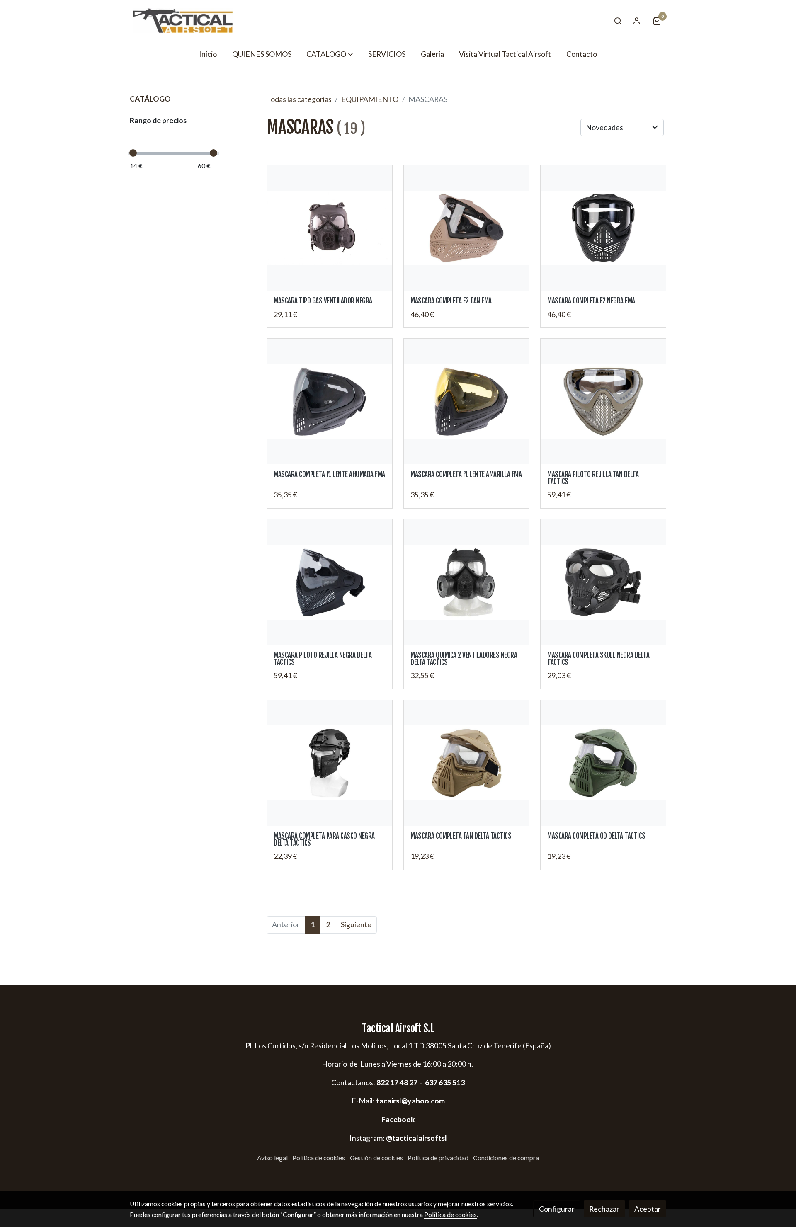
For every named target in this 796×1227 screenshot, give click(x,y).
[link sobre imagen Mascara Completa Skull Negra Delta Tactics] (603, 582)
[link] (183, 20)
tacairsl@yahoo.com (410, 1100)
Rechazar (604, 1208)
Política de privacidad (438, 1158)
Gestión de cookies (376, 1158)
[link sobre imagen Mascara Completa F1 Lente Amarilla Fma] (466, 401)
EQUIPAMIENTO (369, 99)
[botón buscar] (617, 21)
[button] (329, 54)
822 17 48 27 (396, 1082)
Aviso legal (272, 1158)
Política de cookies (318, 1158)
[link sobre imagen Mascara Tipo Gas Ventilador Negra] (330, 228)
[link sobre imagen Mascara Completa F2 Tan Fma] (466, 228)
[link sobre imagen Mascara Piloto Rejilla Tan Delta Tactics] (603, 401)
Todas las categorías (299, 99)
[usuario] (637, 21)
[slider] (133, 153)
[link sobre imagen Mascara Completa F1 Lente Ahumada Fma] (330, 401)
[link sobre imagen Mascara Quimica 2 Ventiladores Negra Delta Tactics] (466, 582)
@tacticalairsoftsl (416, 1137)
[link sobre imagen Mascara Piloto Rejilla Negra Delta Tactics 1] (330, 582)
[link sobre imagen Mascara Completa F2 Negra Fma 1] (603, 228)
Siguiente (356, 924)
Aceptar (647, 1208)
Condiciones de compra (506, 1158)
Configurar (557, 1208)
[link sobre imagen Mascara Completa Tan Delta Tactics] (466, 763)
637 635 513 (445, 1082)
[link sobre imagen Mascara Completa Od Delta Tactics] (603, 763)
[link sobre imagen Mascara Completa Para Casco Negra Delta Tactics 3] (330, 763)
